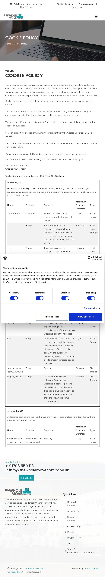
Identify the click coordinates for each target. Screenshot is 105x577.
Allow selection (52, 317)
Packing (71, 532)
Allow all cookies (86, 317)
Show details (90, 308)
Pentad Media (91, 568)
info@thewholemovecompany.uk (27, 4)
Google (28, 225)
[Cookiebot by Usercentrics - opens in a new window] (90, 258)
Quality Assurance (87, 4)
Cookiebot (60, 176)
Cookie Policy (73, 526)
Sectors (71, 543)
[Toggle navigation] (96, 16)
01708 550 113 (29, 7)
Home (8, 43)
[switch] (39, 298)
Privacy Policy (74, 537)
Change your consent (15, 168)
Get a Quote (77, 7)
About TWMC (74, 511)
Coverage (89, 552)
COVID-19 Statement (66, 4)
